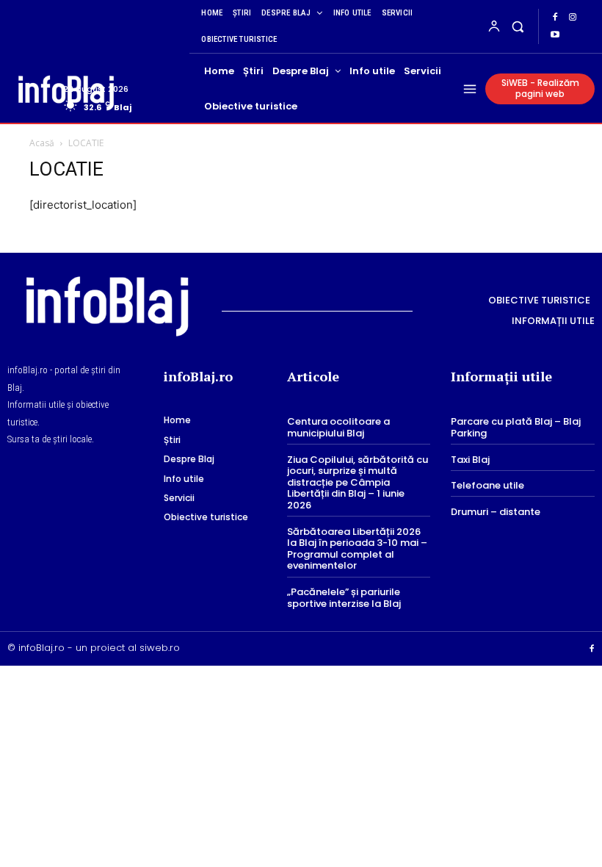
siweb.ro (159, 648)
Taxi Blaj (470, 460)
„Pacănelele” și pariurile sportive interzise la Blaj (344, 598)
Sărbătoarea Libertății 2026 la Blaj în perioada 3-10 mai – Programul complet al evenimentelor (357, 549)
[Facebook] (555, 17)
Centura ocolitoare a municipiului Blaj (338, 427)
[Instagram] (572, 17)
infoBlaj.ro (41, 648)
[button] (518, 26)
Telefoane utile (487, 485)
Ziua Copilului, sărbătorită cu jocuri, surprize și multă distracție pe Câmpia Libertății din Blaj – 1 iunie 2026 (357, 482)
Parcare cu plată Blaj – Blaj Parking (516, 427)
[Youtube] (555, 35)
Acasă (41, 143)
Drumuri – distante (495, 512)
